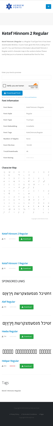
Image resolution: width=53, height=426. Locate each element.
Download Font (13, 93)
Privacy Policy (15, 414)
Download (27, 239)
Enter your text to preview (11, 72)
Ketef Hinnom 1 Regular (15, 263)
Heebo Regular (10, 331)
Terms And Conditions (30, 414)
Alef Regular (8, 301)
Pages (42, 414)
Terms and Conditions (31, 97)
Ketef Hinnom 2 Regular (15, 233)
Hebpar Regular (10, 361)
